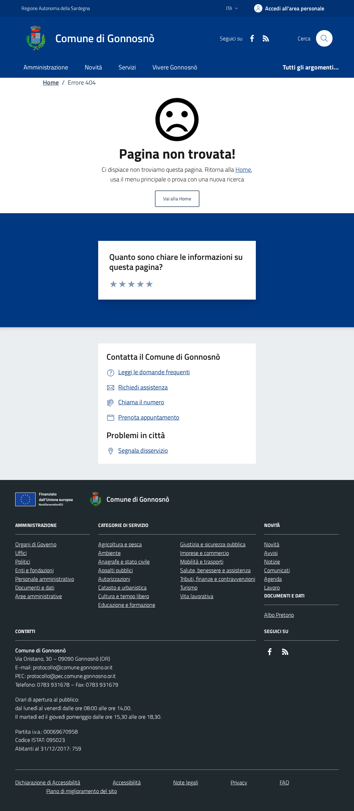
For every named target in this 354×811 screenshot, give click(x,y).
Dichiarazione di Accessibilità (47, 782)
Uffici (21, 553)
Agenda (273, 579)
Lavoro (272, 587)
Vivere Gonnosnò (174, 67)
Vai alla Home (177, 198)
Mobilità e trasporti (201, 561)
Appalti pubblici (115, 570)
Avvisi (271, 553)
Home (51, 82)
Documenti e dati (34, 587)
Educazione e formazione (126, 605)
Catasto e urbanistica (122, 587)
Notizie (272, 561)
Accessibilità (127, 782)
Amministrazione (46, 67)
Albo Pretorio (279, 615)
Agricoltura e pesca (120, 544)
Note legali (185, 782)
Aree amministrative (38, 596)
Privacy (239, 782)
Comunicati (277, 570)
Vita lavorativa (196, 596)
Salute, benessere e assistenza (215, 570)
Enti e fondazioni (34, 570)
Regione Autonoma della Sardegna (55, 8)
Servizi (127, 67)
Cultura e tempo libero (123, 596)
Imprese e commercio (204, 553)
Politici (22, 561)
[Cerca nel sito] (324, 38)
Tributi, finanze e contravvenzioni (217, 579)
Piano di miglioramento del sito (81, 791)
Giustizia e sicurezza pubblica (212, 544)
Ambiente (109, 553)
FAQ (284, 782)
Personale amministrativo (44, 579)
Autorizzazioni (114, 579)
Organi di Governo (35, 544)
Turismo (188, 587)
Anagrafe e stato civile (124, 561)
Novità (93, 67)
